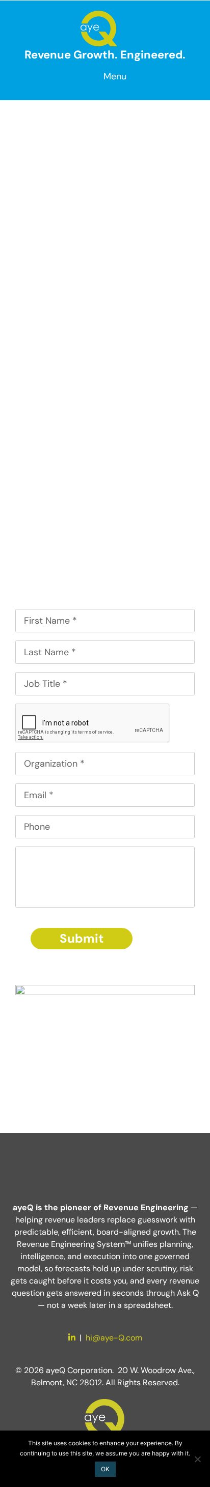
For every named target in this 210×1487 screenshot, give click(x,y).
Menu (114, 76)
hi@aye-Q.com (114, 1337)
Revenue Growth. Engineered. (105, 54)
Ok (105, 1469)
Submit (81, 938)
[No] (197, 1459)
